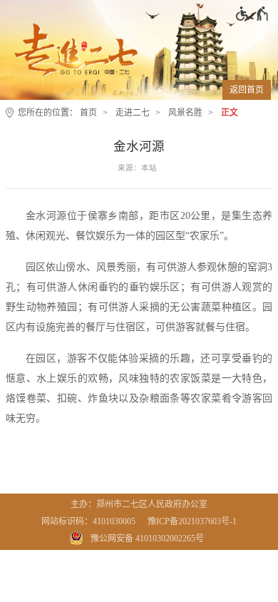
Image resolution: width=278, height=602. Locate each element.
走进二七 (132, 113)
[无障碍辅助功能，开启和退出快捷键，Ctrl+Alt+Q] (253, 13)
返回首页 (247, 90)
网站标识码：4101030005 (88, 521)
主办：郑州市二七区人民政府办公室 (139, 504)
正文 (229, 113)
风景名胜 (185, 113)
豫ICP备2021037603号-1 (192, 521)
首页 (88, 113)
